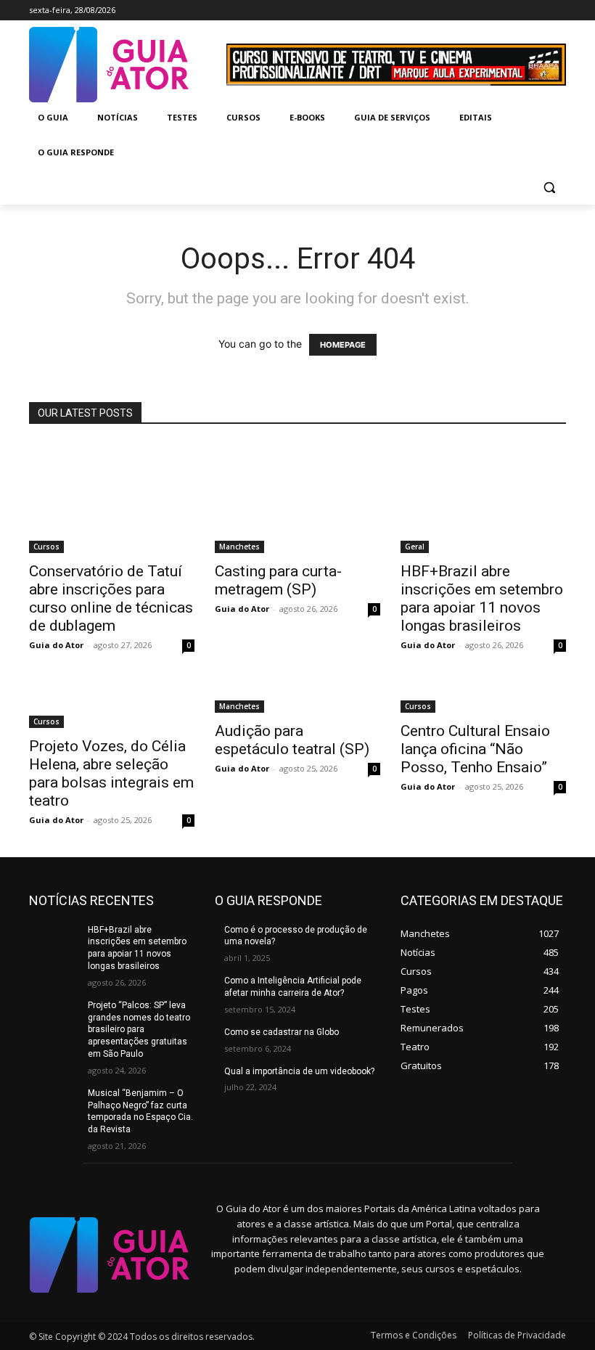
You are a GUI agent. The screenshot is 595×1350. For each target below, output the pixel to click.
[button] (549, 188)
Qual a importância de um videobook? (299, 1071)
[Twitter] (537, 10)
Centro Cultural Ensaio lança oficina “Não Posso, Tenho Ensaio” (475, 749)
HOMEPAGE (343, 345)
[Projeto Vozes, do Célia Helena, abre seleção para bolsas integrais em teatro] (111, 705)
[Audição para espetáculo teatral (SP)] (297, 697)
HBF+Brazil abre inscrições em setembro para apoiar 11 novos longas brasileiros (482, 598)
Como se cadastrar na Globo (281, 1032)
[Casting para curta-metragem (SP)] (297, 498)
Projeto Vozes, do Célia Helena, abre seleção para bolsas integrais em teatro (111, 773)
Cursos (46, 546)
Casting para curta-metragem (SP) (278, 580)
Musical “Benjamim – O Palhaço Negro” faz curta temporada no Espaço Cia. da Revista (140, 1111)
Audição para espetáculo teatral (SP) (292, 740)
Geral (414, 546)
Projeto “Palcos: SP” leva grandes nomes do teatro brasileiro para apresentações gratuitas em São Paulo (139, 1029)
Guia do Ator (56, 644)
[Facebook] (497, 10)
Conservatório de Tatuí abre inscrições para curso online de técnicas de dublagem (111, 598)
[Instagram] (517, 10)
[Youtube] (557, 10)
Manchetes (239, 546)
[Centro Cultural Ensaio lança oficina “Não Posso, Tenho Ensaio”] (483, 697)
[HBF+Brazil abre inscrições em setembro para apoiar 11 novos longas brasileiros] (483, 498)
